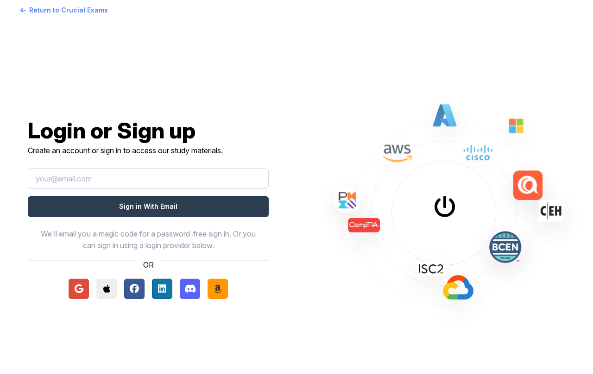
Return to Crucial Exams (68, 10)
